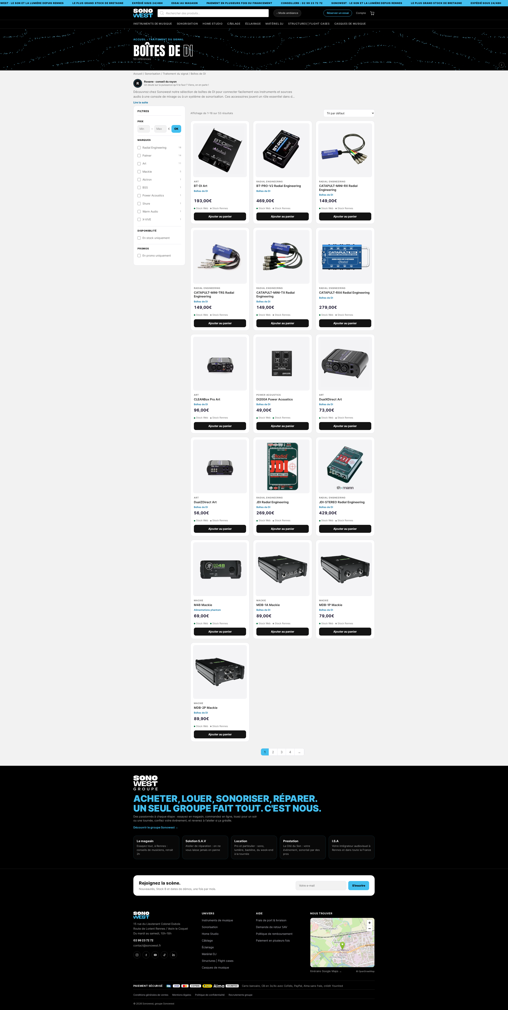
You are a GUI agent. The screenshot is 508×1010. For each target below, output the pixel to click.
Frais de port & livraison (271, 920)
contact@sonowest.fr (147, 945)
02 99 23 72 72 (143, 940)
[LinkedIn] (173, 954)
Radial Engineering (161, 147)
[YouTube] (155, 954)
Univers (208, 913)
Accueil (137, 73)
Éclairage (253, 23)
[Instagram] (136, 954)
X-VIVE (161, 219)
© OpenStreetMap (365, 971)
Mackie (161, 171)
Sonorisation (187, 23)
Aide (259, 913)
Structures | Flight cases (309, 23)
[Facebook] (146, 954)
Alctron (161, 179)
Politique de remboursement (274, 933)
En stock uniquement (156, 238)
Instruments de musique (152, 23)
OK (176, 128)
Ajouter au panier (220, 216)
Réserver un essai (338, 12)
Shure (161, 203)
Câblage (233, 23)
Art (161, 163)
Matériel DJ (274, 23)
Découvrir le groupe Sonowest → (155, 827)
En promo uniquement (156, 255)
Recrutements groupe (240, 994)
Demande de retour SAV (271, 927)
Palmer (161, 155)
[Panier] (372, 13)
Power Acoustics (161, 195)
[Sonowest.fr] (143, 13)
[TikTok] (164, 954)
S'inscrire (358, 885)
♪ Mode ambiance (287, 13)
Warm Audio (161, 211)
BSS (161, 187)
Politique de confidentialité (210, 994)
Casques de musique (350, 23)
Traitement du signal (175, 73)
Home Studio (212, 23)
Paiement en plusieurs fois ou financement (239, 3)
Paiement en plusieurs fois (273, 940)
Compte (361, 12)
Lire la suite (140, 102)
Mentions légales (181, 994)
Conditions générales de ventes (150, 994)
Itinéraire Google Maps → (326, 971)
